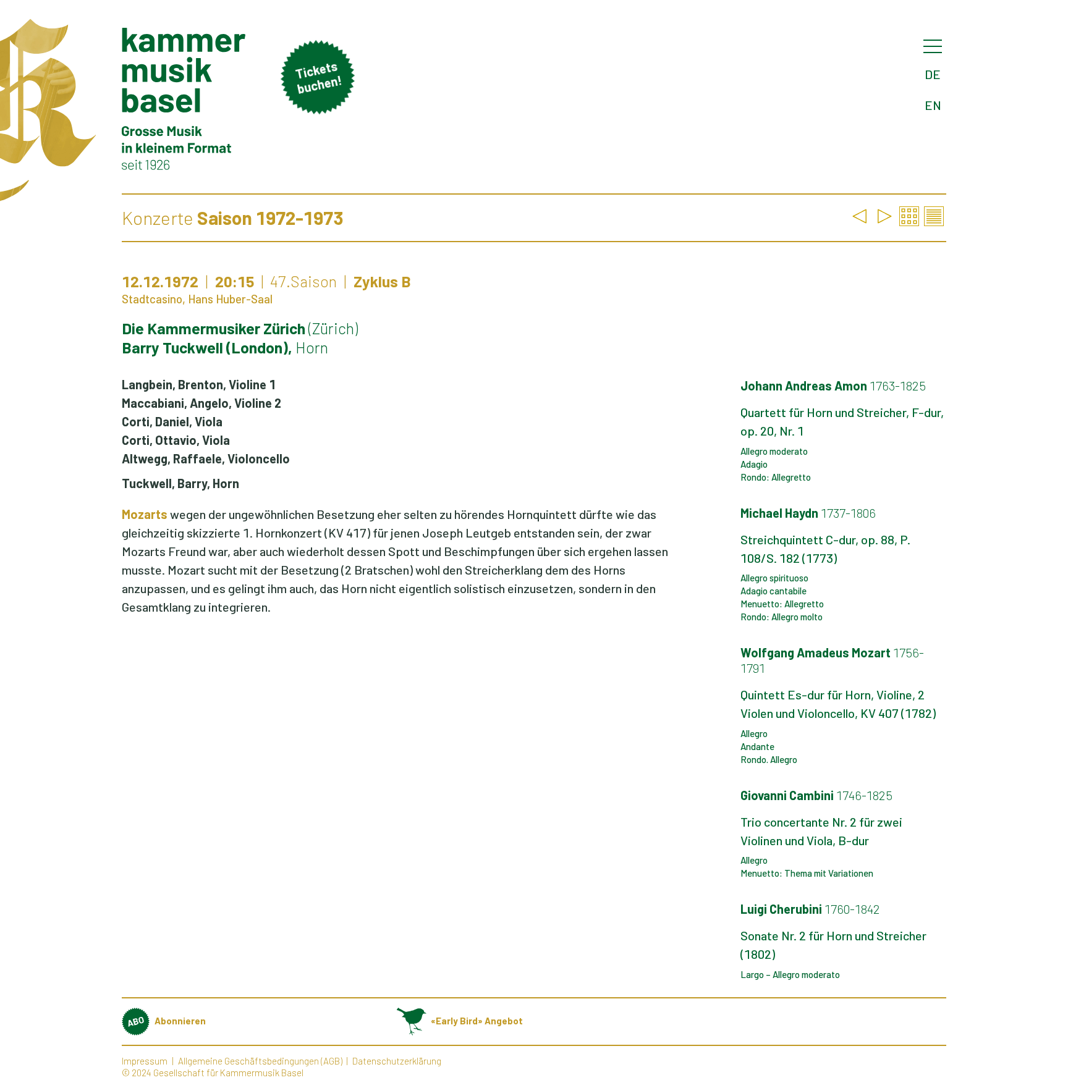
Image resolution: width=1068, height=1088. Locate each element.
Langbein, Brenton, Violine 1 (199, 384)
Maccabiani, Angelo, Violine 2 (201, 402)
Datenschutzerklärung (396, 1060)
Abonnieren (180, 1020)
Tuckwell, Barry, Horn (180, 483)
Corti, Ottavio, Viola (176, 439)
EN (933, 105)
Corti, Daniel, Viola (172, 421)
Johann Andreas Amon (833, 385)
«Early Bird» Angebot (477, 1020)
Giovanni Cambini (816, 795)
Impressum (144, 1060)
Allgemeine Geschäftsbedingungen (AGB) (260, 1060)
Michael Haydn (808, 512)
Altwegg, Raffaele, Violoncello (206, 458)
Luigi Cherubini (810, 908)
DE (933, 74)
